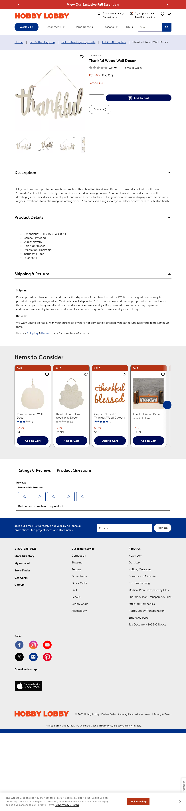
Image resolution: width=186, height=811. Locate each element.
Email (102, 528)
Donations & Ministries (143, 576)
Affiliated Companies (142, 603)
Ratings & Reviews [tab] (34, 470)
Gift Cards (21, 577)
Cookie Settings (138, 801)
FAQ (74, 590)
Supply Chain (80, 603)
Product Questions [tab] (74, 470)
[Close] (180, 802)
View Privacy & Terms (67, 805)
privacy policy (106, 725)
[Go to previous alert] (18, 4)
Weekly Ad (26, 26)
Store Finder (22, 570)
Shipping (32, 333)
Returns (46, 333)
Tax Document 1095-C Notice (147, 624)
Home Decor (82, 26)
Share (97, 109)
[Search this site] (166, 27)
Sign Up (163, 527)
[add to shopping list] (82, 57)
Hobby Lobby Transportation (147, 610)
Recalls (76, 596)
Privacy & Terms (162, 714)
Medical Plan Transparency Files (149, 590)
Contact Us (79, 555)
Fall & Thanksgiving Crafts (78, 42)
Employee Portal (139, 617)
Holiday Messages (140, 569)
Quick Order (79, 583)
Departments (53, 26)
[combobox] (150, 27)
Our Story (134, 562)
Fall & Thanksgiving (42, 42)
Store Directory (24, 555)
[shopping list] (162, 14)
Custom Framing (139, 583)
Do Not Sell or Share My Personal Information (126, 714)
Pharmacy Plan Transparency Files (150, 596)
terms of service (126, 725)
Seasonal (109, 26)
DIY (128, 26)
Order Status (79, 576)
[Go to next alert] (167, 4)
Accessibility (79, 610)
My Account (22, 563)
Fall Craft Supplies (114, 42)
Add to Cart (141, 98)
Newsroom (135, 555)
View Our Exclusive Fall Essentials (93, 4)
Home (19, 42)
